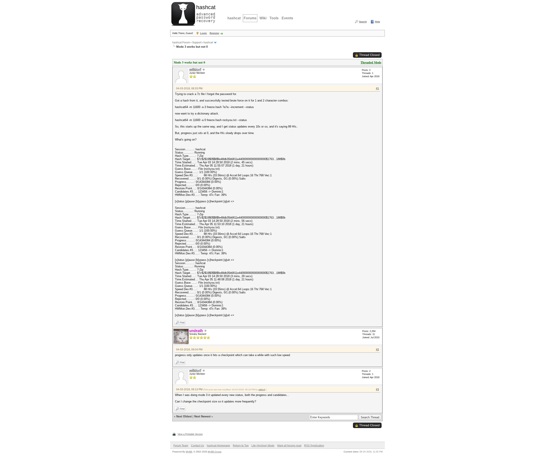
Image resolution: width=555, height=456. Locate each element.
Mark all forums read (289, 445)
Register (214, 33)
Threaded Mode (371, 62)
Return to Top (241, 445)
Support (196, 42)
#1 (377, 88)
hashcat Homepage (218, 445)
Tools (274, 18)
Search (363, 21)
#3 (377, 389)
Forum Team (180, 445)
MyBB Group (214, 451)
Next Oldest (184, 416)
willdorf (195, 69)
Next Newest (202, 416)
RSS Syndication (314, 445)
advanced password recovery (205, 13)
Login (203, 33)
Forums (250, 18)
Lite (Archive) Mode (262, 445)
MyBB (189, 451)
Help (377, 21)
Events (287, 18)
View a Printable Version (190, 434)
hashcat (234, 18)
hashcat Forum (181, 42)
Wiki (263, 18)
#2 (377, 349)
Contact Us (197, 445)
